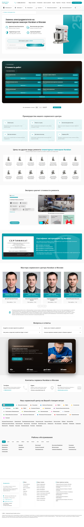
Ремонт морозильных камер (43, 491)
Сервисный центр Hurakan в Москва (63, 484)
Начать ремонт (77, 2)
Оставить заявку (17, 358)
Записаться (23, 78)
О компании (39, 2)
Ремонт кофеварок (41, 485)
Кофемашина (8, 7)
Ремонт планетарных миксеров (43, 493)
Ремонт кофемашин (41, 484)
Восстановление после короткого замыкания (53, 82)
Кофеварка (19, 7)
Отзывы (63, 2)
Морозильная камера (51, 7)
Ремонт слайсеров (41, 496)
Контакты (69, 2)
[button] (40, 306)
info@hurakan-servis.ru (63, 390)
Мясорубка (29, 7)
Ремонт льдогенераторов (42, 494)
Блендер (39, 7)
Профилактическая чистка (12, 82)
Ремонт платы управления (49, 89)
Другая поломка (57, 107)
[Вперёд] (81, 7)
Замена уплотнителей (11, 89)
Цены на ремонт (47, 2)
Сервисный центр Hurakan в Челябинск (64, 491)
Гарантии (58, 2)
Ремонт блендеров (41, 489)
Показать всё (42, 96)
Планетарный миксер (66, 7)
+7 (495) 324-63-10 (20, 2)
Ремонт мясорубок (41, 487)
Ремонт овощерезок (41, 498)
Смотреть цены (28, 358)
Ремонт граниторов (41, 500)
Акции (53, 2)
